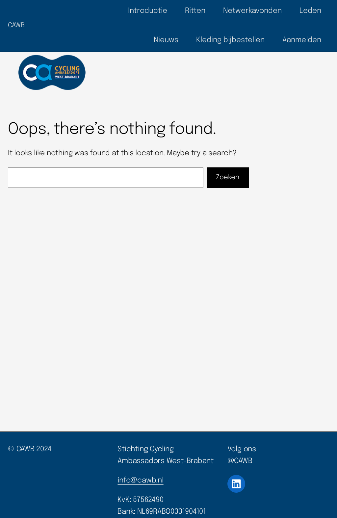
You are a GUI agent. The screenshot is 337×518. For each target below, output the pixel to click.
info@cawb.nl (140, 480)
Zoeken (227, 177)
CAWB (16, 25)
